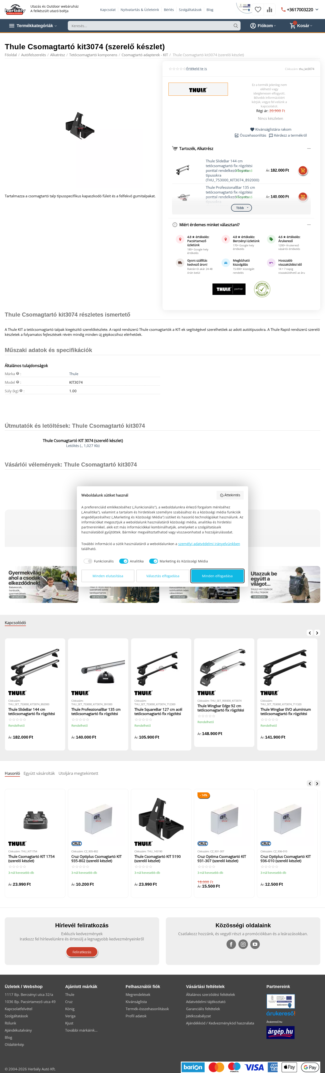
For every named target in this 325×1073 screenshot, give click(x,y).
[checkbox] (97, 561)
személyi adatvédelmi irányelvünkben (209, 543)
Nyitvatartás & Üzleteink (140, 9)
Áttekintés (232, 495)
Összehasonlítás (253, 135)
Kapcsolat (108, 9)
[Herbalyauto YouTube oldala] (255, 944)
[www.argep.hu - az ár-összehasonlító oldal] (280, 1032)
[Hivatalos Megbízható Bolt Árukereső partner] (262, 289)
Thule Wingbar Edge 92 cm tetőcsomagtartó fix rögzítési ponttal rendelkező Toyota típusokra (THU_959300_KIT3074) (220, 708)
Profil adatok (136, 1015)
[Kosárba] (303, 170)
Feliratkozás (82, 952)
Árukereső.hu (274, 1021)
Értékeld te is (196, 68)
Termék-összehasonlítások (147, 1008)
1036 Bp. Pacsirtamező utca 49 (30, 1001)
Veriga (70, 1015)
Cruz (69, 1001)
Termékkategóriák (35, 26)
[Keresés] (236, 25)
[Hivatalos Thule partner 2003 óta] (229, 289)
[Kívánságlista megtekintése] (258, 12)
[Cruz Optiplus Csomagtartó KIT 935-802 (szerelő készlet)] (98, 819)
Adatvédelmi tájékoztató (206, 1001)
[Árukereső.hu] (287, 1015)
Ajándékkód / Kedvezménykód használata (220, 1023)
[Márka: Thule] (198, 89)
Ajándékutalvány (18, 1030)
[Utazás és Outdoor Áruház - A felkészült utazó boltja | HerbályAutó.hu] (15, 9)
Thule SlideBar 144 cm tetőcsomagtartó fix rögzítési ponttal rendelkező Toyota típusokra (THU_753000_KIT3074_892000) (35, 711)
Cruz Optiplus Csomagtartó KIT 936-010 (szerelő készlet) (286, 858)
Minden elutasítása (108, 576)
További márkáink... (81, 1030)
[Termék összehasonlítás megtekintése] (269, 12)
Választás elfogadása (162, 576)
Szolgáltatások (190, 9)
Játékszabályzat (198, 1015)
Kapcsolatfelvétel (18, 1008)
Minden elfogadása (217, 576)
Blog (210, 9)
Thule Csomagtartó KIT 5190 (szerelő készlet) (157, 858)
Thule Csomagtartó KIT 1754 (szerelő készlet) (31, 858)
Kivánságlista (136, 1001)
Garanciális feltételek (203, 1008)
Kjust (69, 1023)
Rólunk (10, 1023)
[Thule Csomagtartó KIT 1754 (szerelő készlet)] (35, 819)
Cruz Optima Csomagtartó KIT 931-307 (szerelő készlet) (221, 858)
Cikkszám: (291, 69)
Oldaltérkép (14, 1044)
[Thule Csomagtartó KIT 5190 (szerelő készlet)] (161, 819)
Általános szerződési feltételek (210, 994)
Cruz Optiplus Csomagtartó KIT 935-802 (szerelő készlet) (96, 858)
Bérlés (169, 9)
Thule (73, 373)
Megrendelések (138, 994)
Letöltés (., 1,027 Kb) (82, 445)
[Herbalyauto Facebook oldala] (231, 944)
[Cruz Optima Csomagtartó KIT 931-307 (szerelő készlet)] (224, 819)
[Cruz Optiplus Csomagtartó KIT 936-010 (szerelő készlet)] (287, 819)
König (69, 1008)
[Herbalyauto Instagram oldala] (243, 944)
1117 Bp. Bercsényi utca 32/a (29, 994)
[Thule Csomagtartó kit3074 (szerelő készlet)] (81, 126)
